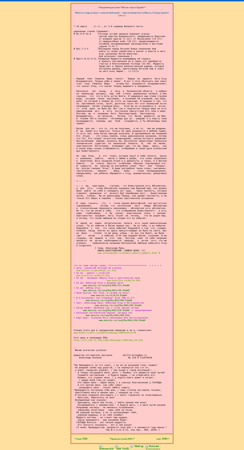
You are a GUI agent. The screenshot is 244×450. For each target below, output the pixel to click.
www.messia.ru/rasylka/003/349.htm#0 (102, 290)
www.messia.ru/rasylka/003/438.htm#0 (102, 310)
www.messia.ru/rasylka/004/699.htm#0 (114, 305)
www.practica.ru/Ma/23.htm (93, 275)
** (122, 438)
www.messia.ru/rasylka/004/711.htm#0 (102, 285)
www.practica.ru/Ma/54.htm (123, 280)
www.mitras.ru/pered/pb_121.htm (96, 270)
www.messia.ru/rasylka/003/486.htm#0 (105, 300)
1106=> (163, 438)
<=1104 (80, 438)
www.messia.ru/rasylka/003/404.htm (104, 315)
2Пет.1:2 (122, 15)
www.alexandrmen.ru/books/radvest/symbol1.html (127, 253)
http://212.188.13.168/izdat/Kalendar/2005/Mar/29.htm (108, 340)
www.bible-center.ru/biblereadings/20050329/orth (105, 332)
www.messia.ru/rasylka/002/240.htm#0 (118, 320)
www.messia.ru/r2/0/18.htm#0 (105, 295)
